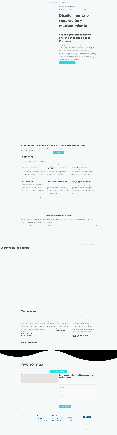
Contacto (69, 2)
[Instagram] (87, 417)
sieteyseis (92, 429)
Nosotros (50, 2)
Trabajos (63, 2)
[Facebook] (84, 417)
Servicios (56, 2)
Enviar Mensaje (65, 406)
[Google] (89, 417)
